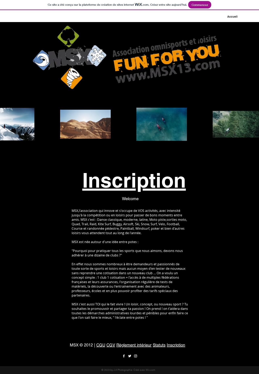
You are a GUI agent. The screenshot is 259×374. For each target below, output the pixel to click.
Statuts (159, 345)
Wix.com (150, 369)
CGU (100, 345)
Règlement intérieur (134, 345)
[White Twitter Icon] (130, 356)
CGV (110, 345)
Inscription (134, 180)
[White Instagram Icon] (136, 356)
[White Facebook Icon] (124, 356)
